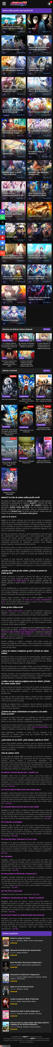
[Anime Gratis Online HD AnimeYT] (18, 4)
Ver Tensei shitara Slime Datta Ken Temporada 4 (21, 790)
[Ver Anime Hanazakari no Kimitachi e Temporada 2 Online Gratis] (6, 978)
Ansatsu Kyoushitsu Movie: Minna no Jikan (44, 428)
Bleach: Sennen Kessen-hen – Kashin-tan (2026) (44, 400)
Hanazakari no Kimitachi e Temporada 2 (25, 975)
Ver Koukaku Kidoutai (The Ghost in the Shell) (20, 807)
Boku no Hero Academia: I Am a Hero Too (26, 401)
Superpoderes (36, 965)
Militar (26, 940)
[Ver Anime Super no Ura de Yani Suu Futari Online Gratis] (6, 990)
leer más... (12, 786)
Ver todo (47, 329)
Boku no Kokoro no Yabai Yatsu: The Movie (43, 461)
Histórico (20, 940)
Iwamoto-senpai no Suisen (20, 938)
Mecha (34, 1001)
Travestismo (21, 979)
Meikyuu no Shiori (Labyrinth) (9, 493)
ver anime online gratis (13, 611)
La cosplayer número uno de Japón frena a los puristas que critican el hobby (9, 346)
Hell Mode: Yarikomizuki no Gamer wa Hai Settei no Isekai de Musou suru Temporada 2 (9, 432)
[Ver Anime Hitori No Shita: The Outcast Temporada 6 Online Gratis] (6, 966)
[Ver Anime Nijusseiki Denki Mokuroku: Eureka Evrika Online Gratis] (6, 954)
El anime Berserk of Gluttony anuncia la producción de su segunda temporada (43, 346)
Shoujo (44, 977)
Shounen (39, 1013)
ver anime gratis (19, 581)
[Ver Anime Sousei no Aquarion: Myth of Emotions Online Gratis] (6, 1003)
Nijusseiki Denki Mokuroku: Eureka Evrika (25, 950)
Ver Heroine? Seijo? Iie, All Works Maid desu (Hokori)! (22, 915)
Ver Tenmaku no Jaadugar (11, 822)
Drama (19, 953)
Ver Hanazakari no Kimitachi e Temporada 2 (19, 874)
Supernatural (26, 965)
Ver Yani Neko (6, 856)
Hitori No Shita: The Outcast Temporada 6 (26, 962)
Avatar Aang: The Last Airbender (26, 431)
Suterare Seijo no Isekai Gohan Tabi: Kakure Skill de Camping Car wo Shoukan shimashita (29, 1023)
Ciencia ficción (26, 1001)
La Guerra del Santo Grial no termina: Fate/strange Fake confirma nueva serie (26, 363)
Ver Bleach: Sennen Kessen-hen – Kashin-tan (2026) (22, 898)
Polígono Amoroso (28, 977)
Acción (19, 965)
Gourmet (26, 1027)
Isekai (32, 1027)
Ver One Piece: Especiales (11, 891)
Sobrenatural (38, 940)
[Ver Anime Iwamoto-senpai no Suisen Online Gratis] (6, 942)
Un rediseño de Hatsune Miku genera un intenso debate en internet (26, 345)
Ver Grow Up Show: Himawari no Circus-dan (19, 839)
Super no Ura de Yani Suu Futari (22, 987)
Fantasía (19, 1027)
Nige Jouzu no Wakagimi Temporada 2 (26, 462)
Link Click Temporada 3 (9, 399)
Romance (39, 977)
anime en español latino (40, 727)
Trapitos (13, 979)
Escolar (19, 977)
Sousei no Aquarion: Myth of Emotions (24, 999)
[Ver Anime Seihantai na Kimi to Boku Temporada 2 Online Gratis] (6, 1014)
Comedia (20, 1013)
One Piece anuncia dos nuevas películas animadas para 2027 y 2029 (9, 363)
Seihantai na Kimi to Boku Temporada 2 (25, 1011)
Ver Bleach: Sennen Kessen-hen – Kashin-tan (19, 772)
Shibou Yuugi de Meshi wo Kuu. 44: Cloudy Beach (9, 463)
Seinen (31, 940)
